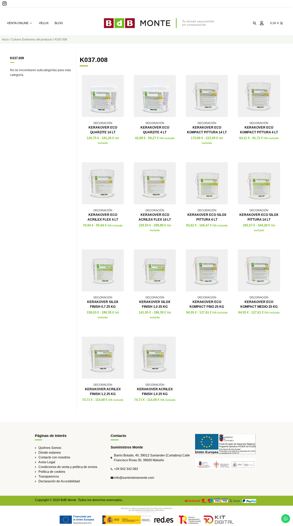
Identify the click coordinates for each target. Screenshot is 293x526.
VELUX (44, 23)
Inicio (5, 39)
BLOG (59, 23)
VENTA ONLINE (18, 23)
